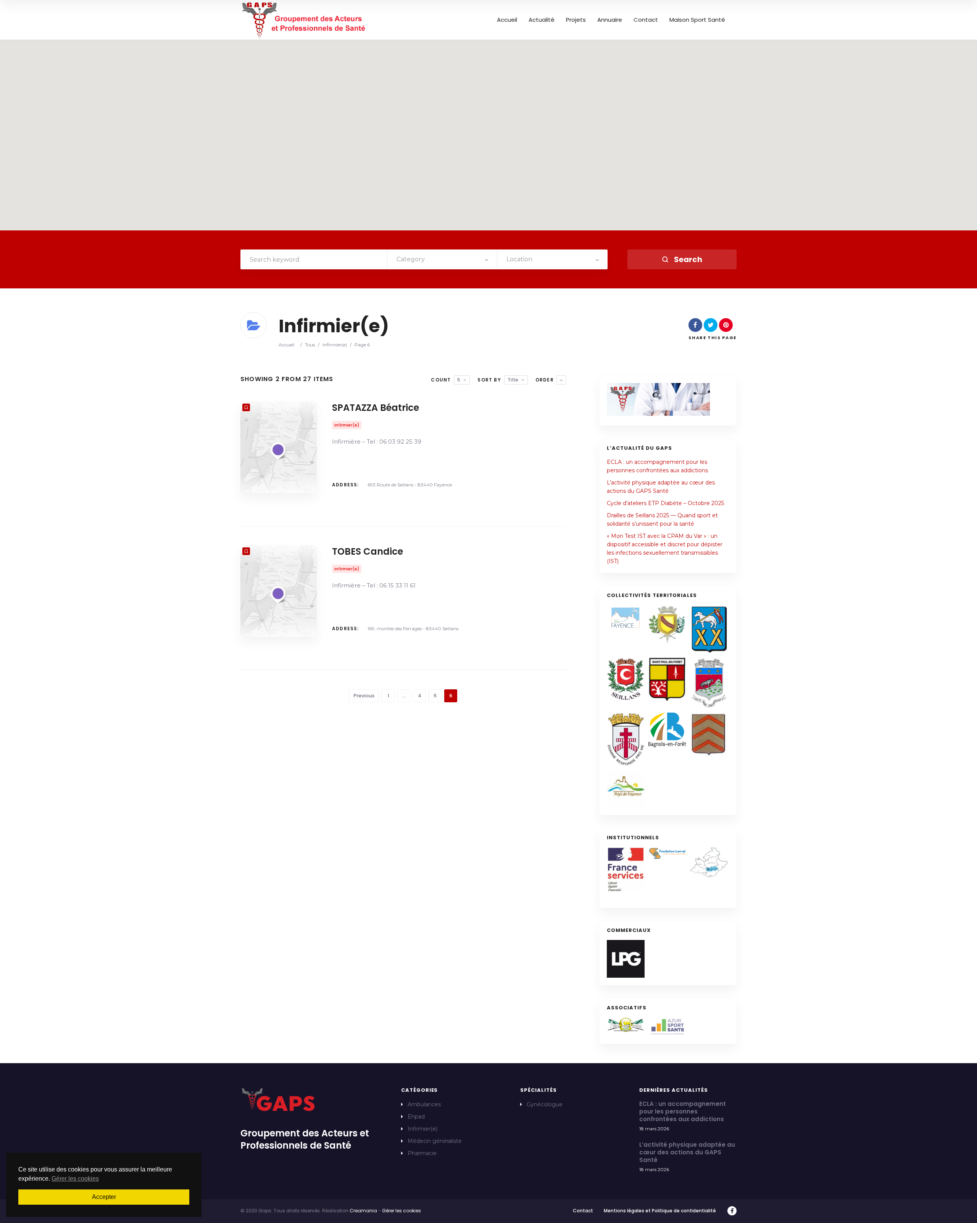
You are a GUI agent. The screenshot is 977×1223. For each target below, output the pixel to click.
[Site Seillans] (626, 679)
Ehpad (416, 1116)
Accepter (104, 1197)
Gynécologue (545, 1104)
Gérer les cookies (401, 1210)
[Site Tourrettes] (709, 629)
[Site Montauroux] (626, 739)
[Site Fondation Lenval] (667, 853)
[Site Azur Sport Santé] (667, 1026)
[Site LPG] (626, 959)
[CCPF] (626, 789)
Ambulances (424, 1104)
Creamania (363, 1210)
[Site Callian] (667, 624)
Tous (310, 345)
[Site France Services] (626, 869)
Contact (646, 20)
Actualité (542, 20)
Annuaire (609, 20)
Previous (363, 695)
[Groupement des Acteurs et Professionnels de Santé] (304, 20)
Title (513, 380)
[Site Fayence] (626, 617)
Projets (576, 20)
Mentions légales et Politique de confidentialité (660, 1210)
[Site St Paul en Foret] (667, 679)
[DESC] (561, 380)
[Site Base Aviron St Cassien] (626, 1024)
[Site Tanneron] (709, 735)
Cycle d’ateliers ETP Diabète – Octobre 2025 (665, 503)
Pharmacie (422, 1153)
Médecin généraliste (435, 1141)
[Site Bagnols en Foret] (667, 730)
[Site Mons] (709, 683)
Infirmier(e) (334, 345)
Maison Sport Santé (697, 20)
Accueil (507, 20)
